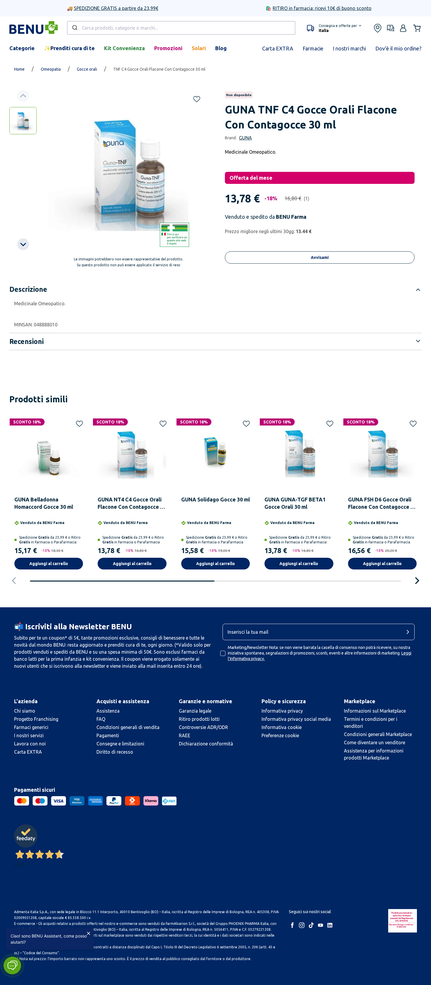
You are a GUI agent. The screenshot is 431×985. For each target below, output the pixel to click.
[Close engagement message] (88, 933)
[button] (12, 965)
